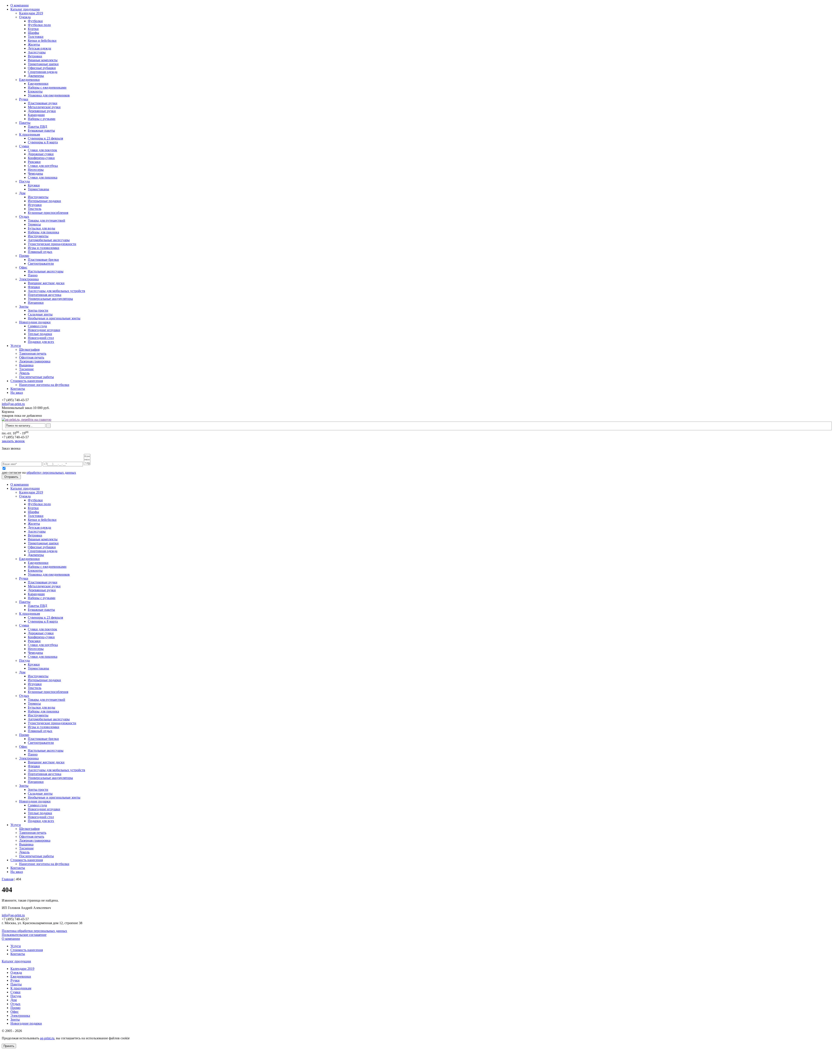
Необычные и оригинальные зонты (54, 318)
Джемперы (36, 76)
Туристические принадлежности (52, 244)
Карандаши (36, 115)
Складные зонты (40, 314)
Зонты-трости (38, 310)
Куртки (33, 29)
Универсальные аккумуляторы (50, 299)
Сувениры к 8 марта (43, 142)
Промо (24, 256)
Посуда (24, 181)
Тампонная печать (32, 353)
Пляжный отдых (40, 252)
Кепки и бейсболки (42, 40)
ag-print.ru (47, 1038)
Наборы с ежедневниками (47, 87)
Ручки (23, 99)
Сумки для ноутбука (43, 166)
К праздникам (29, 134)
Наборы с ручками (41, 119)
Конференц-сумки (41, 158)
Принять (8, 1046)
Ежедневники (29, 79)
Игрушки (35, 205)
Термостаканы (38, 189)
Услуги (15, 345)
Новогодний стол (41, 338)
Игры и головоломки (43, 248)
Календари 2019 (31, 13)
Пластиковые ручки (42, 103)
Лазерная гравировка (34, 361)
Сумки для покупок (42, 150)
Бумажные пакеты (41, 130)
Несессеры (36, 169)
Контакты (17, 388)
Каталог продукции (25, 9)
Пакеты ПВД (37, 126)
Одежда (25, 17)
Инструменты (38, 197)
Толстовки (35, 36)
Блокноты (35, 91)
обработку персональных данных (51, 472)
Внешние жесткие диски (46, 283)
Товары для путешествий (46, 220)
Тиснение (26, 369)
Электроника (29, 279)
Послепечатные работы (36, 377)
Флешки (34, 287)
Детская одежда (39, 48)
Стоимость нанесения (26, 381)
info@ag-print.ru (13, 404)
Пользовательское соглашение (24, 935)
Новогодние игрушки (44, 330)
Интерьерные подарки (44, 201)
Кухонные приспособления (48, 212)
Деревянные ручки (42, 111)
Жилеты (34, 44)
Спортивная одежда (42, 72)
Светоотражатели (41, 263)
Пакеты (24, 123)
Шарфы (33, 33)
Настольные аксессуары (45, 271)
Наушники (36, 302)
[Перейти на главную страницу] (26, 419)
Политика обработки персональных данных (34, 931)
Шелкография (29, 349)
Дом (22, 193)
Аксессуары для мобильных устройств (56, 291)
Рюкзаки (34, 162)
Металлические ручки (44, 107)
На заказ (16, 392)
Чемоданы (35, 173)
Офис (23, 267)
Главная (7, 879)
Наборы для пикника (43, 232)
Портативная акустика (44, 295)
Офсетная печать (31, 357)
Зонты (23, 306)
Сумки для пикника (42, 177)
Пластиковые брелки (43, 259)
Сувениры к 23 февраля (45, 138)
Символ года (37, 326)
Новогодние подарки (35, 322)
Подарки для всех (41, 342)
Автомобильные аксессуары (49, 240)
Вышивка (26, 365)
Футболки (35, 21)
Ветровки (35, 56)
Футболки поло (39, 25)
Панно (33, 275)
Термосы (34, 224)
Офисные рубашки (42, 68)
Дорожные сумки (41, 154)
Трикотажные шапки (43, 64)
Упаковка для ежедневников (49, 95)
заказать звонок (13, 441)
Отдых (24, 216)
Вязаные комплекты (43, 60)
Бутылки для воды (41, 228)
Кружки (34, 185)
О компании (19, 5)
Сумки (24, 146)
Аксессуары (37, 52)
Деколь (24, 373)
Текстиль (34, 209)
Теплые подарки (40, 334)
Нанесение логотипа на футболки (44, 385)
